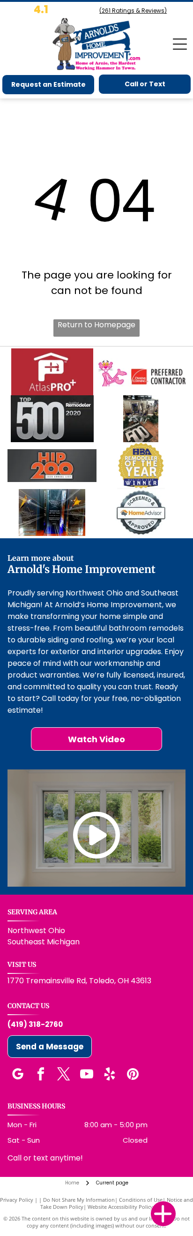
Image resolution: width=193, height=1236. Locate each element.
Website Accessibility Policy (120, 1206)
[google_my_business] (17, 1075)
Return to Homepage (96, 324)
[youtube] (86, 1075)
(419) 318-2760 (35, 1024)
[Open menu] (180, 44)
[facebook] (40, 1075)
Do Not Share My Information (79, 1199)
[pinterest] (132, 1075)
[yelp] (109, 1075)
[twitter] (63, 1075)
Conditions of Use (141, 1199)
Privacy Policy (16, 1199)
